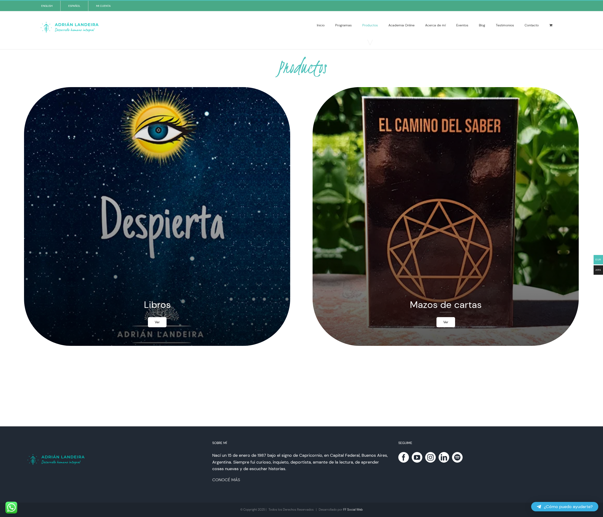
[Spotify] (457, 457)
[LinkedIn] (444, 457)
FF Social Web (353, 510)
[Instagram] (430, 457)
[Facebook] (403, 457)
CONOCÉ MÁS (226, 480)
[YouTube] (417, 457)
